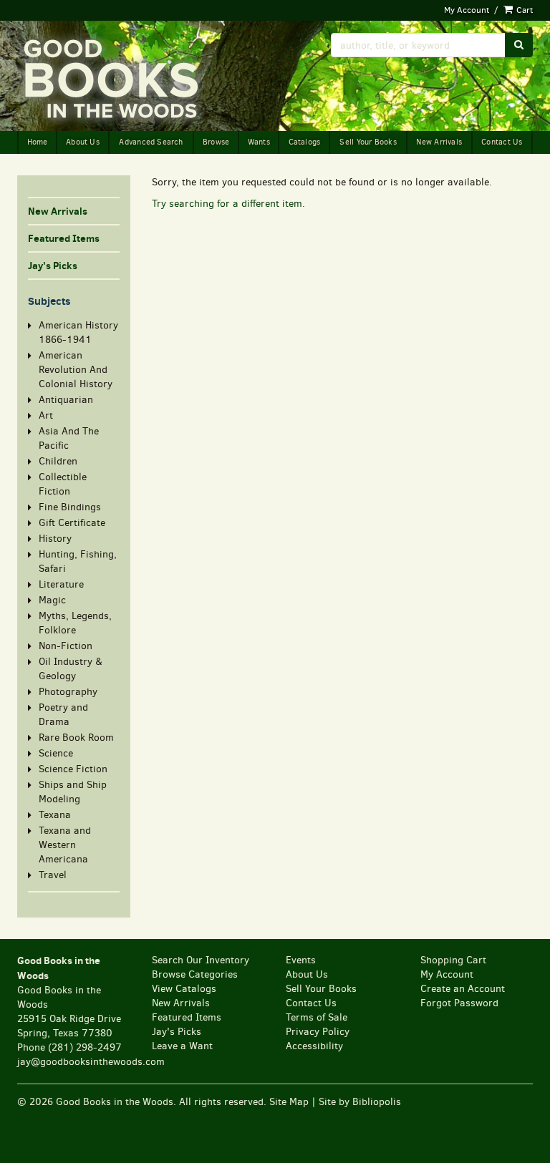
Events (301, 960)
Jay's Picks (52, 265)
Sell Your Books (367, 142)
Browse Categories (195, 974)
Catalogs (305, 142)
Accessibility (314, 1046)
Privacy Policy (317, 1031)
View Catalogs (184, 989)
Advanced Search (151, 142)
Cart (523, 10)
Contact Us (501, 142)
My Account (466, 10)
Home (37, 142)
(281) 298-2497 (85, 1047)
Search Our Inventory (200, 960)
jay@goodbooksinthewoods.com (91, 1062)
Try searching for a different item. (228, 203)
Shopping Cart (453, 960)
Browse (216, 142)
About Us (83, 142)
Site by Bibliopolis (360, 1102)
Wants (259, 142)
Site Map (289, 1102)
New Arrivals (439, 142)
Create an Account (462, 989)
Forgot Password (459, 1003)
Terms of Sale (316, 1017)
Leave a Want (182, 1046)
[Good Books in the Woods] (140, 79)
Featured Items (64, 238)
